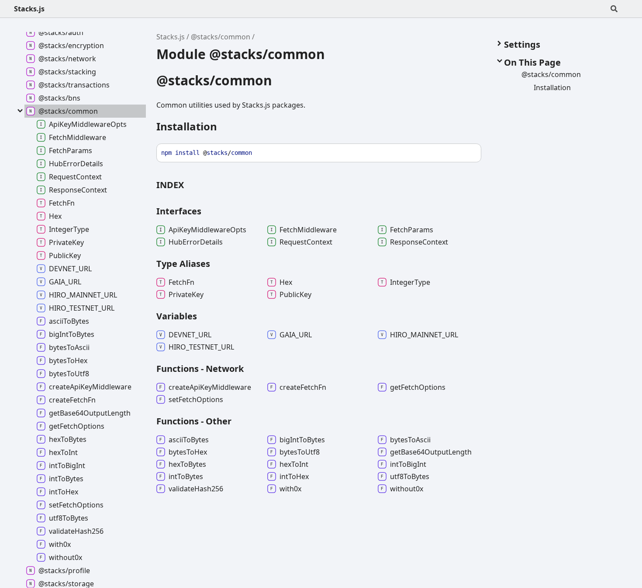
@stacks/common (220, 37)
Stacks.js (29, 9)
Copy (466, 153)
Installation (186, 126)
